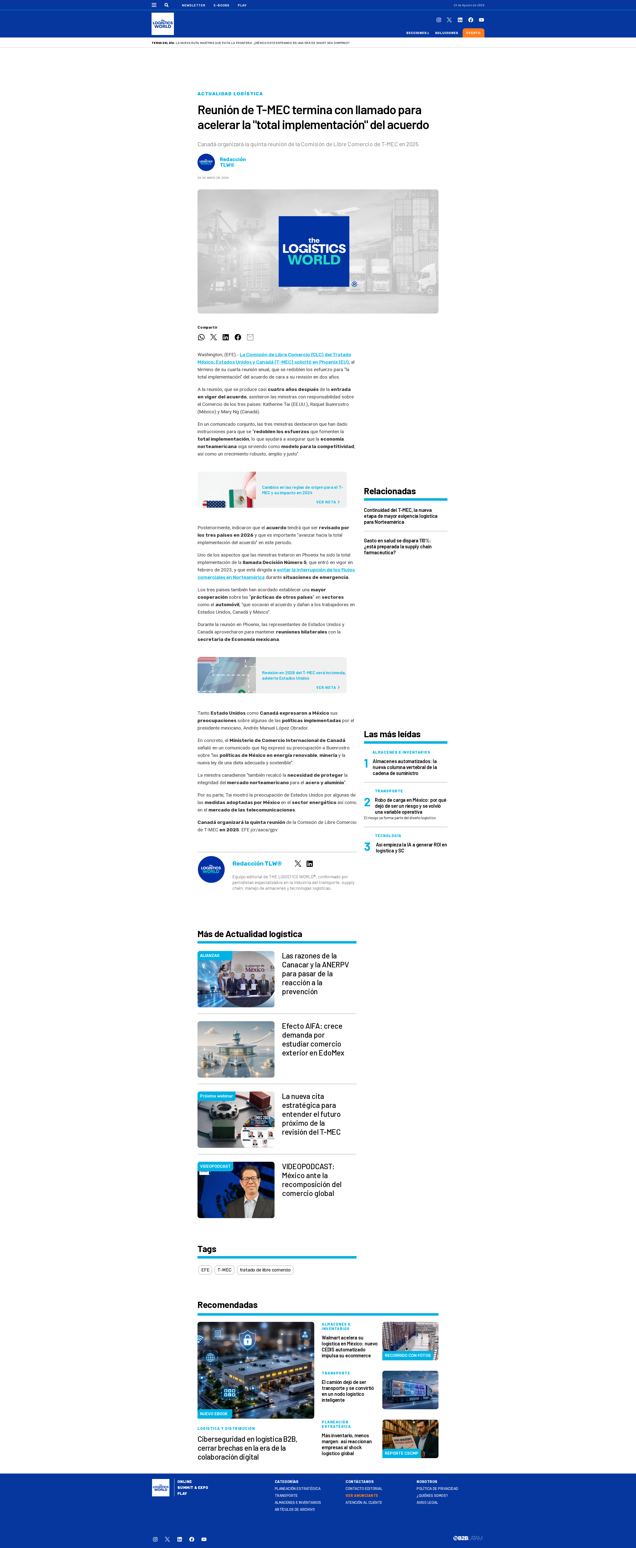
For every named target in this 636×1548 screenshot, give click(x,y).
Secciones (416, 33)
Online (184, 1482)
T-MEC (224, 1270)
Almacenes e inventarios (298, 1503)
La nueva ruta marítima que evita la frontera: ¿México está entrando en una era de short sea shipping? (262, 43)
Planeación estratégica (297, 1489)
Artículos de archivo (295, 1510)
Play (242, 5)
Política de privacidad (437, 1489)
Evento (473, 33)
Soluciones (446, 33)
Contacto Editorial (364, 1489)
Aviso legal (427, 1503)
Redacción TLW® (233, 162)
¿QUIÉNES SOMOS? (432, 1496)
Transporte (286, 1496)
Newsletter (193, 5)
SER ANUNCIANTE (362, 1496)
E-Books (222, 5)
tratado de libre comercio (265, 1270)
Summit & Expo (192, 1488)
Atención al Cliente (364, 1503)
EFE (205, 1270)
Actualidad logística (230, 94)
